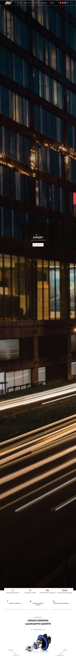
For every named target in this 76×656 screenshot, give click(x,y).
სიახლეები (35, 2)
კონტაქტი (52, 2)
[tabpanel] (38, 295)
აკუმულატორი (60, 655)
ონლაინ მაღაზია (38, 244)
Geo (68, 2)
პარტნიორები (44, 2)
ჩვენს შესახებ (27, 2)
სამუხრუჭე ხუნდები (15, 655)
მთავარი (20, 2)
